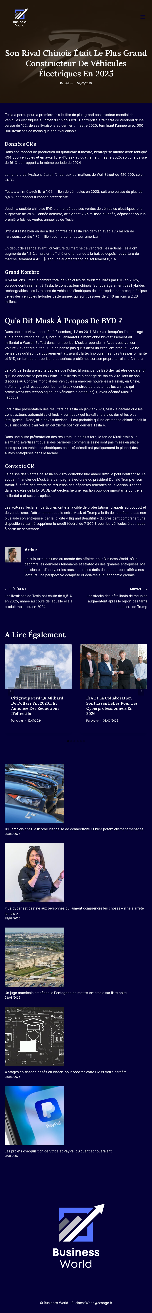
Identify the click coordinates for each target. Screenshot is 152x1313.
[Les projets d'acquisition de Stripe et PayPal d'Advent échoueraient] (76, 1115)
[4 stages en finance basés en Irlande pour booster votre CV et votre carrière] (76, 1036)
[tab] (68, 741)
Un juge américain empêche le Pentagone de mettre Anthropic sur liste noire (66, 993)
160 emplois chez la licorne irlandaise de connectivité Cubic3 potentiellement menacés (74, 829)
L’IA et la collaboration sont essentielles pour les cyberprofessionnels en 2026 (112, 706)
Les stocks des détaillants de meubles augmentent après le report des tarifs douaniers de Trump (117, 598)
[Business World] (20, 18)
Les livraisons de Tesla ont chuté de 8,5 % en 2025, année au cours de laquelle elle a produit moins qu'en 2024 (39, 598)
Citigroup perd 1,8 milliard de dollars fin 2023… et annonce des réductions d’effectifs (37, 706)
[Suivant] (141, 691)
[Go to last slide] (11, 691)
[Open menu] (144, 17)
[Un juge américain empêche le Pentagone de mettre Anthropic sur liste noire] (76, 957)
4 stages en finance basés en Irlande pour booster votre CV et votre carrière (66, 1072)
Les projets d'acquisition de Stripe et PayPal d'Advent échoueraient (58, 1151)
